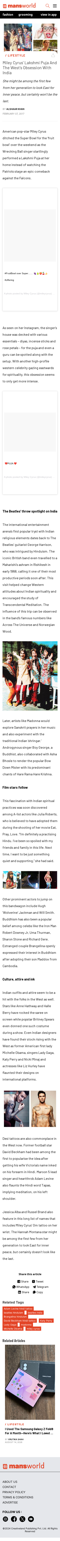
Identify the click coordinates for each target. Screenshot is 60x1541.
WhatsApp (22, 1287)
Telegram (42, 1287)
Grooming (25, 15)
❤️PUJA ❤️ (11, 463)
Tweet (40, 1281)
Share (24, 1281)
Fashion (8, 15)
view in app (49, 15)
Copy (39, 1292)
